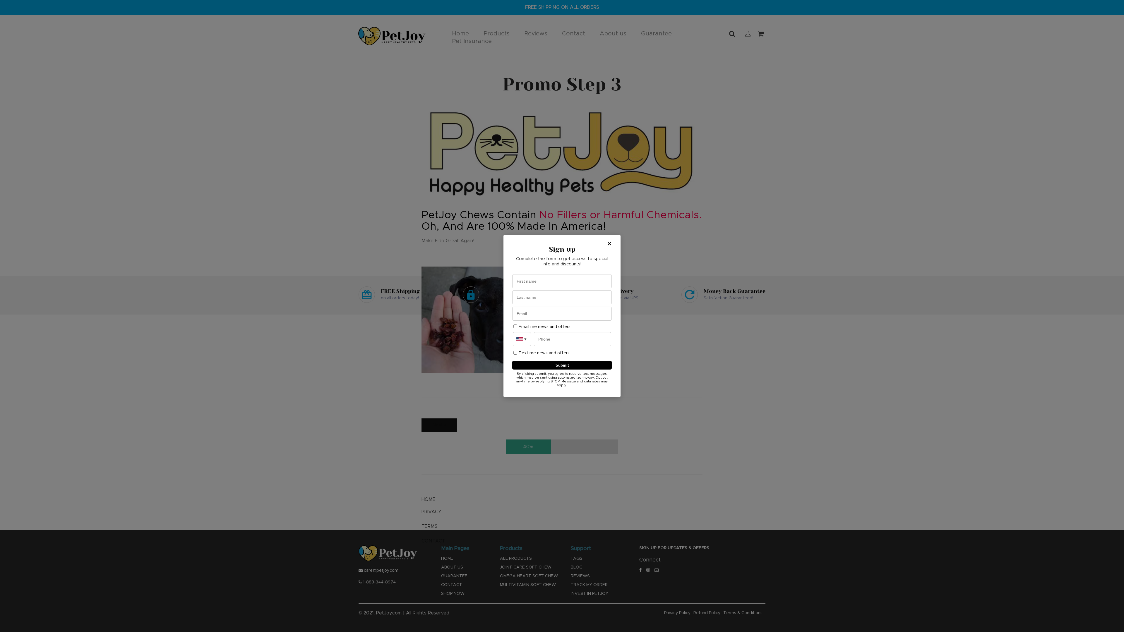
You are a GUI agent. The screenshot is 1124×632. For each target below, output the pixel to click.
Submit (562, 365)
